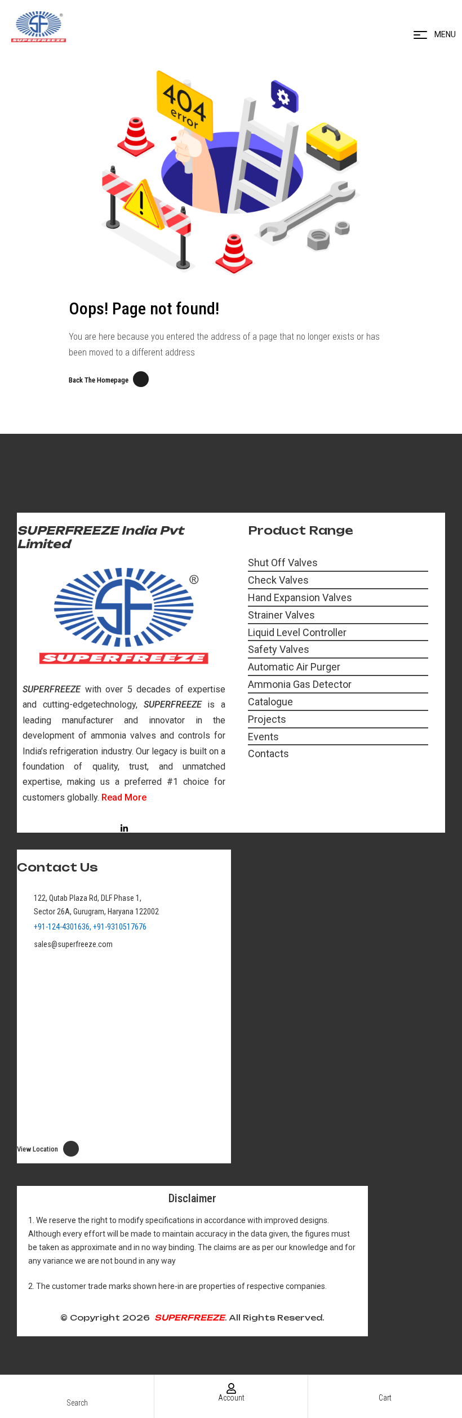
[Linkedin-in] (124, 828)
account (231, 1397)
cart (385, 1397)
